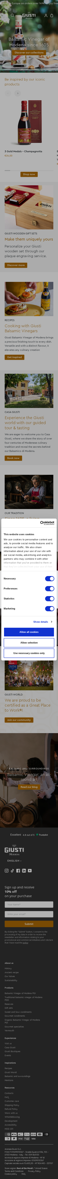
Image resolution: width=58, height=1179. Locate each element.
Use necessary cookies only (29, 653)
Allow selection (29, 642)
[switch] (49, 588)
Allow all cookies (29, 632)
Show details (40, 621)
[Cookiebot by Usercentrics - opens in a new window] (41, 523)
